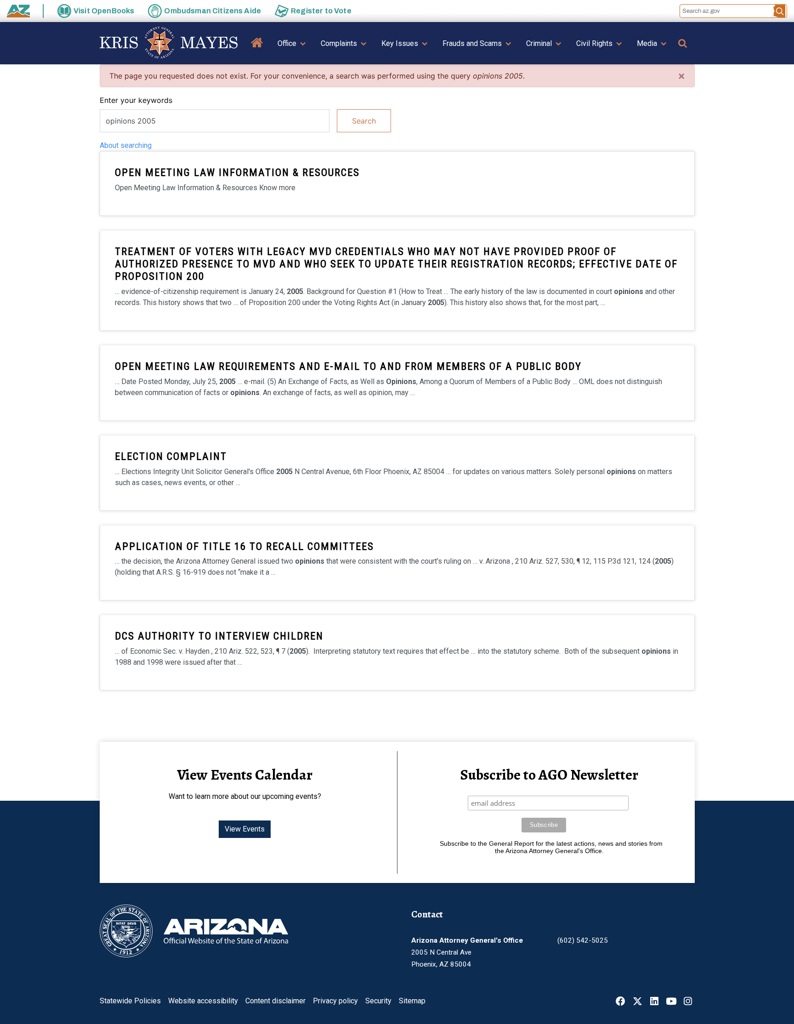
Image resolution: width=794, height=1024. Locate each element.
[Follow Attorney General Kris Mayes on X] (637, 1002)
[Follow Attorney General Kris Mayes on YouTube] (671, 1002)
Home (257, 49)
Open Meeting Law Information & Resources (237, 172)
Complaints (339, 43)
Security (378, 1000)
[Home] (169, 43)
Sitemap (412, 1000)
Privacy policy (335, 1000)
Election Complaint (171, 456)
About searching (126, 145)
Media (647, 43)
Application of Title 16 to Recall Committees (244, 546)
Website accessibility (203, 1000)
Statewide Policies (130, 1000)
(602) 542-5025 (582, 940)
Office (287, 43)
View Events (245, 829)
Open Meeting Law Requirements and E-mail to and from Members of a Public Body (348, 366)
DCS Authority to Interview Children (219, 636)
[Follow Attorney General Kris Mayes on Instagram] (688, 1002)
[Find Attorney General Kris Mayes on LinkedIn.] (654, 1002)
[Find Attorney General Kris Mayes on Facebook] (620, 1002)
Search (364, 120)
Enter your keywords (136, 100)
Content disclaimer (275, 1000)
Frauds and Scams (472, 43)
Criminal (539, 43)
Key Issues (399, 43)
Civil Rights (594, 43)
